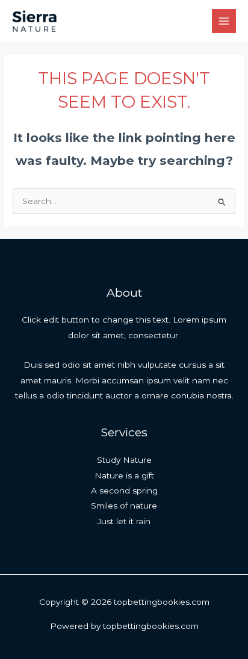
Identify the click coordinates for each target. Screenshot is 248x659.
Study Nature (124, 460)
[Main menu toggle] (224, 21)
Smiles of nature (124, 505)
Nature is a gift (124, 475)
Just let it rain (124, 521)
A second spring (124, 490)
